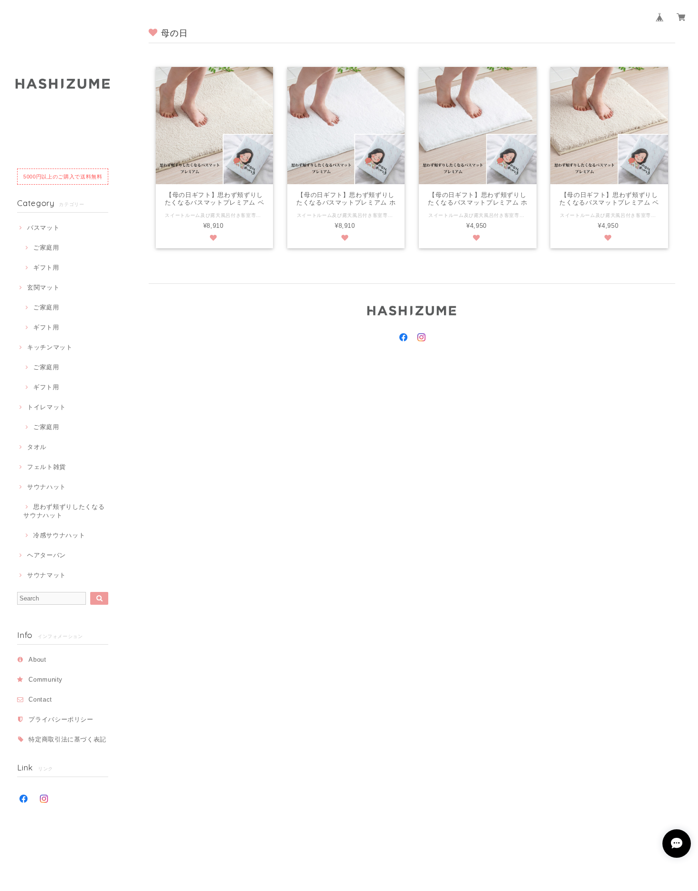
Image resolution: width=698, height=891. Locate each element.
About (37, 659)
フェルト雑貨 (46, 466)
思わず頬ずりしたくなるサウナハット (63, 511)
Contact (40, 699)
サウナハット (46, 486)
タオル (37, 446)
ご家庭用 (46, 247)
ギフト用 (46, 267)
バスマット (43, 227)
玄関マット (43, 287)
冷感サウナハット (59, 535)
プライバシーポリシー (61, 719)
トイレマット (46, 407)
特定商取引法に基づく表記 (67, 739)
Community (45, 679)
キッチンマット (49, 347)
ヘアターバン (46, 555)
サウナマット (46, 575)
